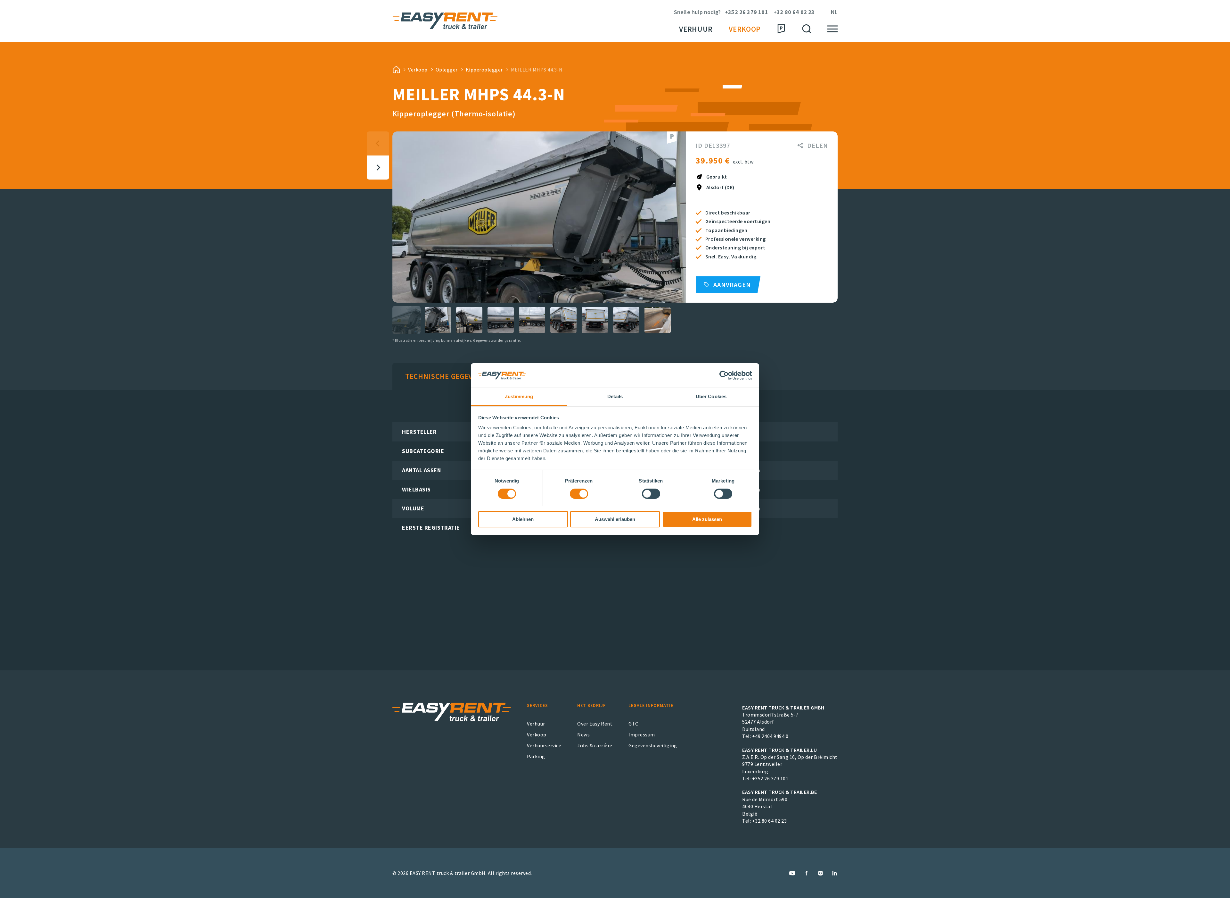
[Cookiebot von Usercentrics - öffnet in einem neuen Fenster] (724, 375)
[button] (406, 320)
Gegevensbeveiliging (652, 745)
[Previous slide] (378, 143)
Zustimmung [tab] (519, 396)
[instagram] (820, 873)
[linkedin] (835, 873)
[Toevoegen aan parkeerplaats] (671, 137)
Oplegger (447, 69)
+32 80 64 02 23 (794, 12)
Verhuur (696, 29)
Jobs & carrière (594, 745)
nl (834, 12)
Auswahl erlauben (615, 519)
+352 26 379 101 (746, 12)
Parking (536, 756)
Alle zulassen (707, 519)
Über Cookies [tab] (711, 396)
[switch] (579, 494)
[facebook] (806, 873)
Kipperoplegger (484, 69)
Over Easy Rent (594, 723)
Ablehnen (523, 519)
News (583, 734)
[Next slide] (378, 167)
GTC (633, 723)
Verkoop (745, 29)
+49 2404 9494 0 (770, 736)
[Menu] (832, 29)
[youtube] (792, 873)
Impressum (641, 734)
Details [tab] (615, 396)
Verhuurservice (544, 745)
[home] (396, 69)
